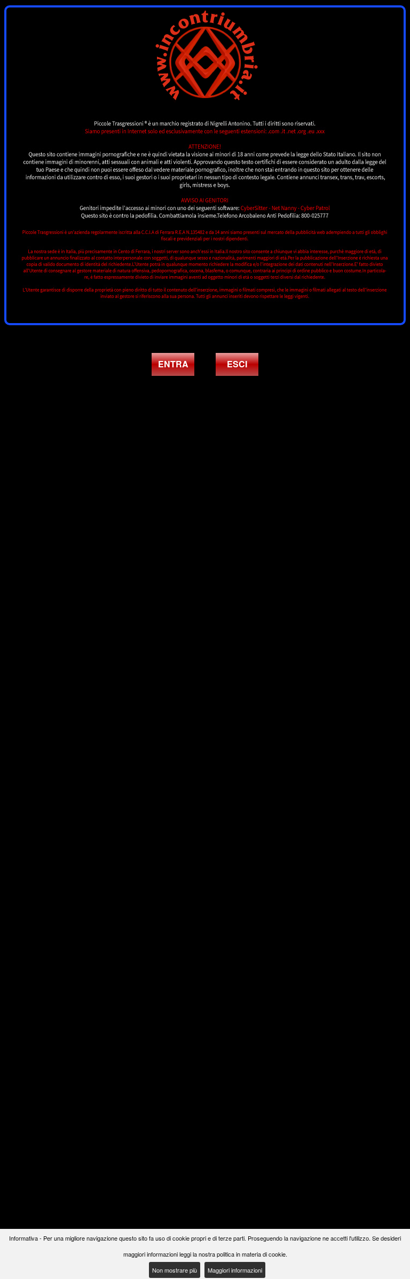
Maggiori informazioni (235, 1270)
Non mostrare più (174, 1270)
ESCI (237, 364)
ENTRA (173, 364)
